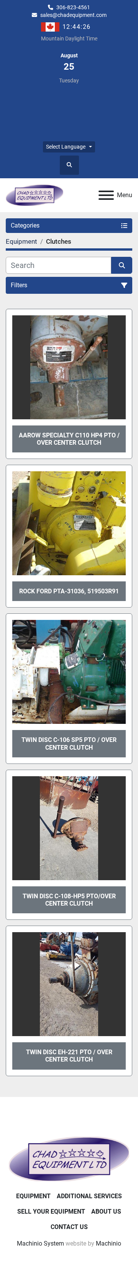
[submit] (121, 265)
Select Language (65, 147)
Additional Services (89, 1196)
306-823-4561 (73, 7)
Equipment (33, 1196)
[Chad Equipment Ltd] (69, 1158)
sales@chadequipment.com (73, 15)
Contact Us (69, 1227)
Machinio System (40, 1243)
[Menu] (106, 195)
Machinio (108, 1243)
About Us (106, 1211)
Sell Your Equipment (51, 1211)
